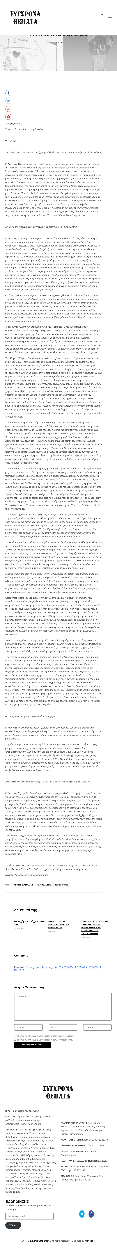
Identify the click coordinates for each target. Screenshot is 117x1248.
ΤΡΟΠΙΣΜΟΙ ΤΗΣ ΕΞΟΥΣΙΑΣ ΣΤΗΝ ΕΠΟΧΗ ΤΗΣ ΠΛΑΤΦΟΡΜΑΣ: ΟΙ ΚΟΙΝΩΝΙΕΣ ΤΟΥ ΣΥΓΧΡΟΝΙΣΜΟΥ (95, 927)
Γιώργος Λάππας (44, 885)
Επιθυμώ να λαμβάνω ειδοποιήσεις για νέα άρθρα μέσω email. (45, 1040)
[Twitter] (8, 101)
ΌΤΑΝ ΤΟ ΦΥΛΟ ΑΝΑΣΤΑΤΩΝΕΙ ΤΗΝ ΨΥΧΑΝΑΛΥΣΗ (58, 924)
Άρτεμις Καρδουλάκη (23, 885)
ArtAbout (90, 1240)
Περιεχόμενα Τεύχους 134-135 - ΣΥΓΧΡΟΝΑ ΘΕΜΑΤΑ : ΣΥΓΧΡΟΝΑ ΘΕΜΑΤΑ (57, 969)
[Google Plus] (8, 109)
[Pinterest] (8, 117)
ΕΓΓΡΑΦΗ (13, 1225)
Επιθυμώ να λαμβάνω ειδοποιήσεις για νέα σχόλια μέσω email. (45, 1036)
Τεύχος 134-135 (61, 885)
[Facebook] (8, 93)
